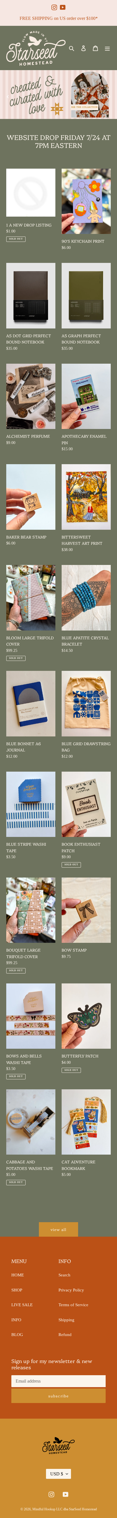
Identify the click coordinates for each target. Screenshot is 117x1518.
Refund (65, 1334)
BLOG (17, 1334)
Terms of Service (73, 1305)
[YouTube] (63, 5)
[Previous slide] (8, 97)
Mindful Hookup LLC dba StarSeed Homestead (64, 1509)
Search (64, 1275)
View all (58, 1229)
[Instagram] (54, 5)
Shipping (66, 1320)
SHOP (16, 1290)
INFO (16, 1320)
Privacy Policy (71, 1290)
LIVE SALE (22, 1305)
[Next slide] (109, 97)
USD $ (56, 1473)
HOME (17, 1275)
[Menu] (107, 48)
